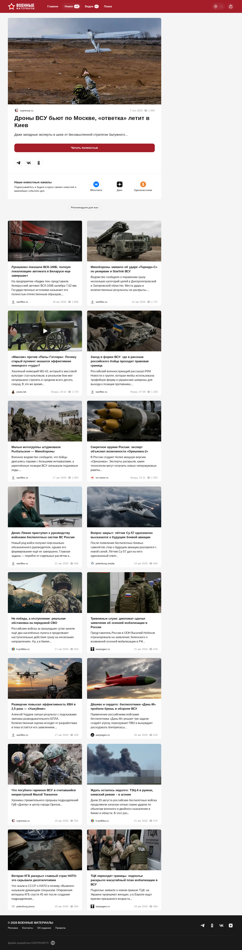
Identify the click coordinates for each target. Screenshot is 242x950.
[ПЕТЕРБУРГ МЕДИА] (92, 563)
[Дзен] (230, 925)
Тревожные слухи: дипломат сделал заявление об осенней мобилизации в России (119, 623)
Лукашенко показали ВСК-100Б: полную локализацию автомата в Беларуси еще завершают (41, 271)
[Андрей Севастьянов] (13, 477)
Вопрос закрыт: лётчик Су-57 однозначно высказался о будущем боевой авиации (122, 535)
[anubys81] (13, 392)
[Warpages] (92, 649)
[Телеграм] (202, 925)
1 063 (75, 477)
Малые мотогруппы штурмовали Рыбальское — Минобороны (36, 449)
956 (76, 563)
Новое (71, 6)
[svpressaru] (16, 110)
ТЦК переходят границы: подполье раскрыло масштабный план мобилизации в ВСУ (124, 880)
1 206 (154, 391)
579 (155, 820)
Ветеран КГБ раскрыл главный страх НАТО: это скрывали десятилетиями (44, 878)
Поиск (108, 6)
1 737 (154, 301)
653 (76, 649)
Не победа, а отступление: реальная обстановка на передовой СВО (38, 621)
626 (76, 734)
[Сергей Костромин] (13, 301)
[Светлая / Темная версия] (218, 6)
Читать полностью (84, 147)
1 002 (154, 477)
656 (155, 563)
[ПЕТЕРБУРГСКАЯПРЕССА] (13, 906)
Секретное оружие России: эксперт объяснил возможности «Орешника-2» (119, 449)
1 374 (75, 391)
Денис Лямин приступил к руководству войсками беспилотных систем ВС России (43, 535)
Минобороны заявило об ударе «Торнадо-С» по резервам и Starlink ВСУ (124, 269)
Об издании (44, 927)
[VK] (221, 925)
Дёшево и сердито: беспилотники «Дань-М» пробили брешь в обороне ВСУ (123, 706)
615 (155, 734)
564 (76, 906)
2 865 (75, 301)
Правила (60, 927)
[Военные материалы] (21, 6)
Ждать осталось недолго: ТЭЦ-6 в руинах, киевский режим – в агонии (122, 792)
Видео (91, 6)
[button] (18, 163)
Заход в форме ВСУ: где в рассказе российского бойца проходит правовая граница (120, 361)
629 (155, 649)
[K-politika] (13, 649)
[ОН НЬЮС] (92, 477)
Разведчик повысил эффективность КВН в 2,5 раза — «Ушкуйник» (43, 706)
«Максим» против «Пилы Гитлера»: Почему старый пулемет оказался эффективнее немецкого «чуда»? (43, 361)
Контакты (27, 927)
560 (155, 906)
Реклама (13, 927)
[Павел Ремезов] (92, 392)
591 (76, 820)
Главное (52, 6)
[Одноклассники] (212, 925)
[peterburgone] (92, 735)
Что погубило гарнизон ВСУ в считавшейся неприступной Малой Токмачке (43, 792)
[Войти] (230, 6)
